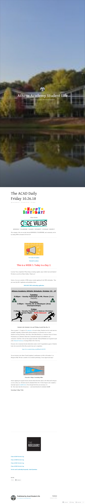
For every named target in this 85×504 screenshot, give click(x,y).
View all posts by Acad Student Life (24, 498)
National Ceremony (18, 340)
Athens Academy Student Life (42, 95)
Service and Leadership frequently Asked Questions (24, 469)
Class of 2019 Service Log (17, 456)
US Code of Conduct (34, 257)
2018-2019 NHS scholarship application (34, 285)
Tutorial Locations (34, 261)
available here (23, 384)
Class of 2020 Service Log (17, 460)
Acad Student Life (15, 202)
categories (29, 330)
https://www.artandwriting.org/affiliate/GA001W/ (34, 349)
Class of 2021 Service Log (17, 463)
